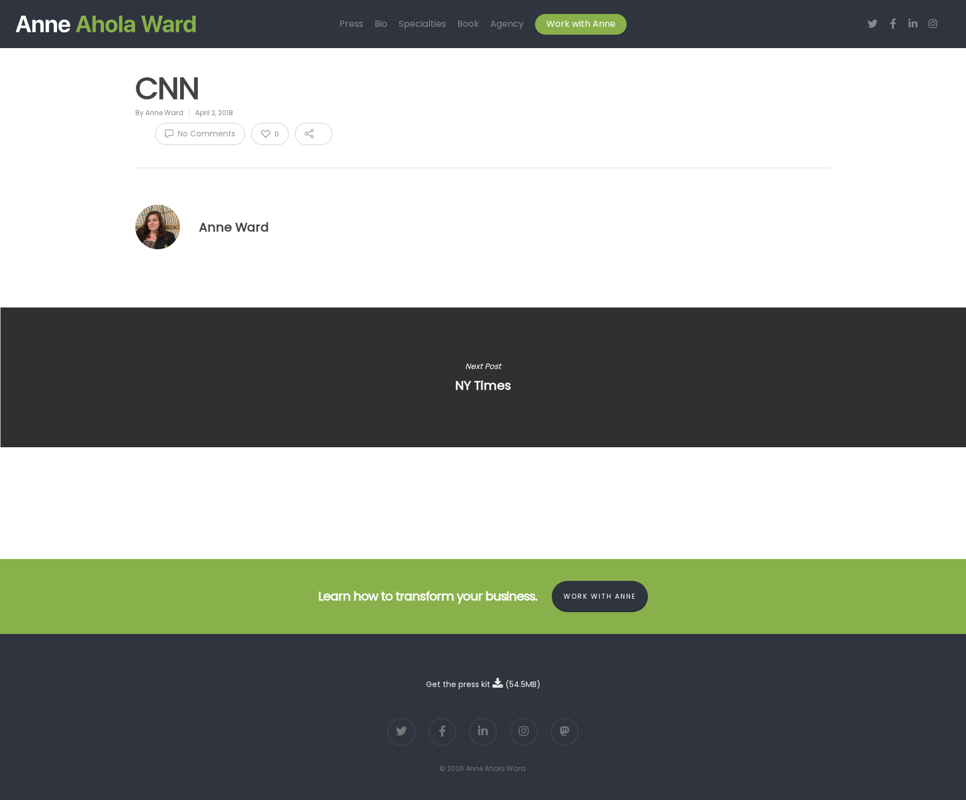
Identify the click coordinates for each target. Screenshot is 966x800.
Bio (381, 24)
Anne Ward (164, 112)
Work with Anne (580, 24)
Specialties (422, 24)
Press (351, 24)
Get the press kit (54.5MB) (483, 684)
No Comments (205, 133)
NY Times (483, 377)
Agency (507, 24)
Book (468, 24)
